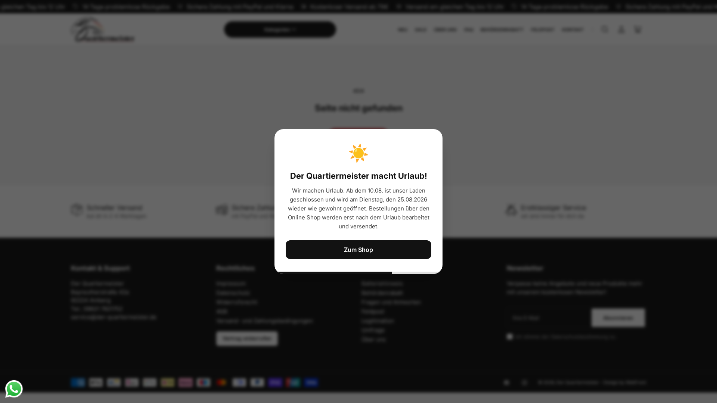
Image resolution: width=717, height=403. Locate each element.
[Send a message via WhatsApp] (14, 389)
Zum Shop (358, 249)
